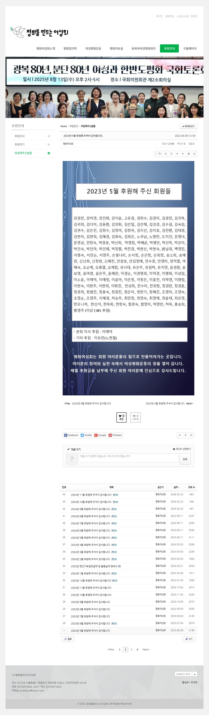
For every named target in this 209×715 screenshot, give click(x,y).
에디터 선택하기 (183, 449)
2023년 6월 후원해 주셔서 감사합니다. (91, 623)
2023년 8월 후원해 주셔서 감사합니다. (91, 609)
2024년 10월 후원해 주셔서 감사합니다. (92, 501)
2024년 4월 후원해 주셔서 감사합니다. (91, 544)
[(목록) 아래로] (183, 154)
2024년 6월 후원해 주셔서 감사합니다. (91, 530)
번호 (64, 487)
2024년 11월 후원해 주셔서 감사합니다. (92, 494)
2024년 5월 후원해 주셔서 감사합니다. (91, 537)
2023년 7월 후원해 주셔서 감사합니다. (91, 616)
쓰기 (190, 639)
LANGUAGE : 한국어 (187, 16)
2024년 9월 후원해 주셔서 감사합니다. (91, 509)
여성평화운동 (93, 48)
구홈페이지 (190, 48)
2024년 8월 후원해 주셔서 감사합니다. (91, 516)
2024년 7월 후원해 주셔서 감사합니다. (91, 523)
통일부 (185, 682)
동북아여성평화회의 (144, 48)
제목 (111, 487)
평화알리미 (70, 48)
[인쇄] (194, 154)
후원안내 (169, 48)
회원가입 (170, 16)
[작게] (171, 154)
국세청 (194, 682)
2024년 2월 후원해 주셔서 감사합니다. (91, 559)
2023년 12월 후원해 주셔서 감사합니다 (91, 580)
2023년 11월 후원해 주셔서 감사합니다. (91, 587)
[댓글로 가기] (188, 154)
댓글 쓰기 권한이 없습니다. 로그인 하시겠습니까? (105, 456)
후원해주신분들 (23, 152)
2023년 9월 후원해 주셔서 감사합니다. (91, 602)
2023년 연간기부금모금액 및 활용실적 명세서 (94, 566)
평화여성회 (68, 143)
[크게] (166, 154)
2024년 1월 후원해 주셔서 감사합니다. (91, 573)
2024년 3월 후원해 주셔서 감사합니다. (91, 552)
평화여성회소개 (45, 48)
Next (146, 649)
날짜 (176, 487)
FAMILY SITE (183, 674)
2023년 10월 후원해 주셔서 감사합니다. (91, 594)
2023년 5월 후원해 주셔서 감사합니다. (83, 135)
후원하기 (19, 144)
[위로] (177, 154)
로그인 (159, 16)
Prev (111, 649)
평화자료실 (116, 48)
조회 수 (191, 487)
